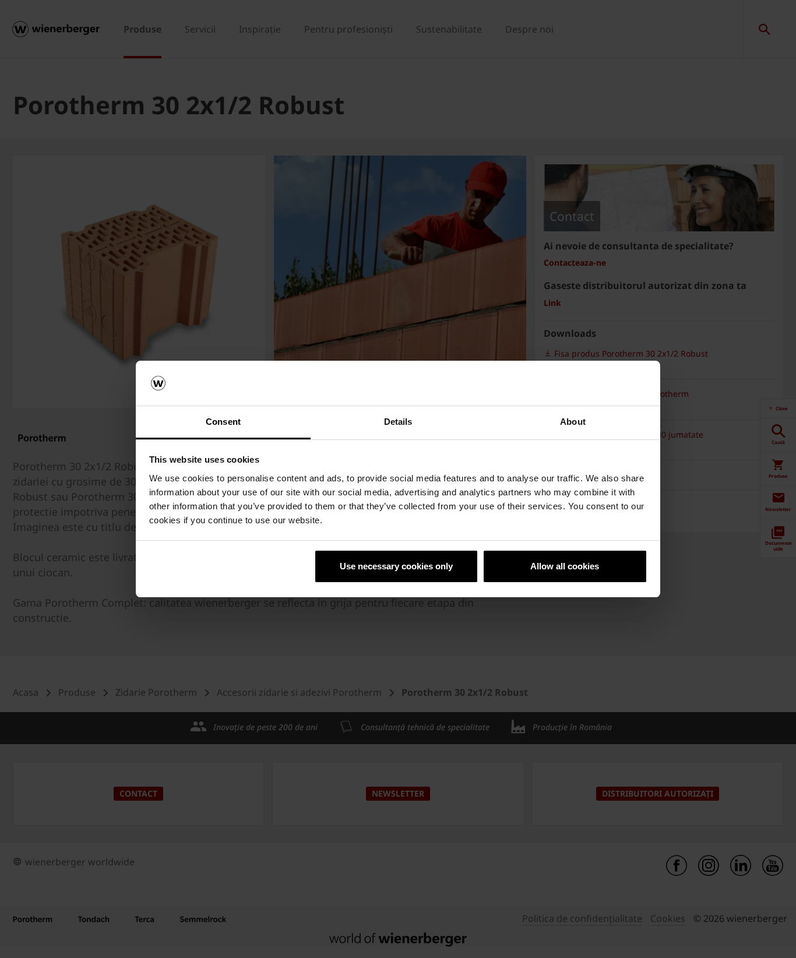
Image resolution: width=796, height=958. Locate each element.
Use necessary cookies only (396, 566)
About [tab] (573, 422)
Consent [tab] (223, 422)
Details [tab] (398, 422)
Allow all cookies (564, 566)
